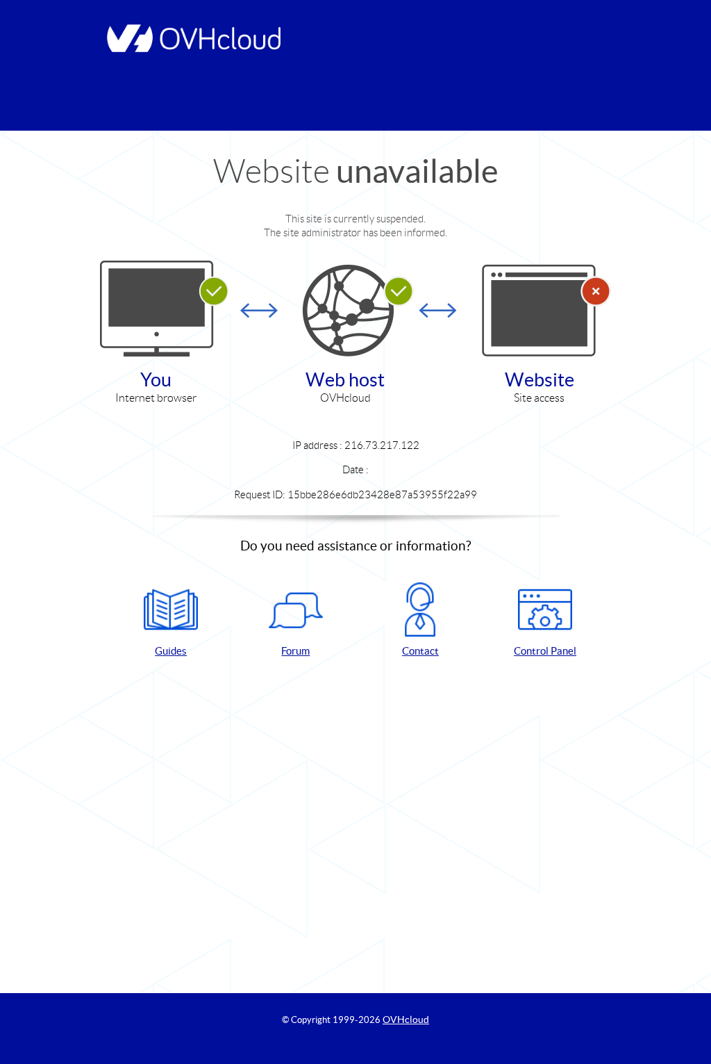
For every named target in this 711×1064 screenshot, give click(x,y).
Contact (420, 651)
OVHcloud (406, 1019)
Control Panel (545, 651)
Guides (171, 651)
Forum (295, 651)
